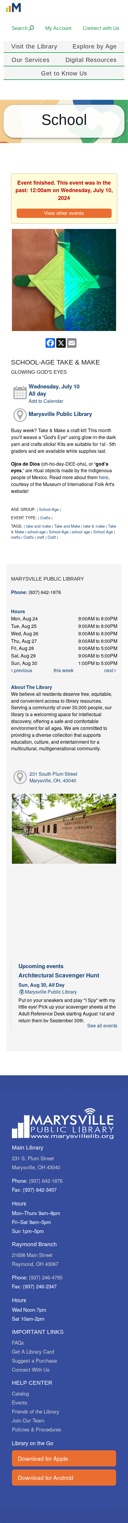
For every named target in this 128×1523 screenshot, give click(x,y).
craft (40, 537)
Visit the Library (34, 46)
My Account (58, 28)
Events (19, 1402)
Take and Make (67, 526)
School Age (103, 532)
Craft (52, 537)
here (103, 477)
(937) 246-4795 (46, 1277)
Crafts (45, 517)
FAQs (18, 1342)
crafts (15, 537)
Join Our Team (28, 1420)
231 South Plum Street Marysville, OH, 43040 (53, 777)
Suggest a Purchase (34, 1360)
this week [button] (64, 670)
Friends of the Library (35, 1411)
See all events (102, 1025)
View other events (64, 213)
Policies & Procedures (36, 1429)
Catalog (20, 1393)
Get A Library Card (33, 1351)
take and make (38, 526)
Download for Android (45, 1477)
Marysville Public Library (60, 414)
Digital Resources (91, 60)
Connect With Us (31, 1369)
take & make (94, 526)
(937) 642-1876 (46, 1180)
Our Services (31, 60)
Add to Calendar (46, 401)
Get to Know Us (64, 73)
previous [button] (22, 670)
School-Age (49, 509)
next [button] (109, 670)
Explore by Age (95, 46)
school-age (36, 532)
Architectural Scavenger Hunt (58, 975)
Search (20, 28)
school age (81, 532)
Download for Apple (43, 1458)
